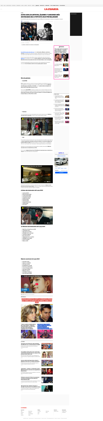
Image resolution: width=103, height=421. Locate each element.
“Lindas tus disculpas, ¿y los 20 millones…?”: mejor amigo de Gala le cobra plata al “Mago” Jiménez (58, 76)
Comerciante (47, 5)
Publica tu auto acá (61, 155)
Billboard (26, 294)
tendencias (32, 294)
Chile (5, 5)
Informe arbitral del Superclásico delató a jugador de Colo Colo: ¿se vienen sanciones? (30, 361)
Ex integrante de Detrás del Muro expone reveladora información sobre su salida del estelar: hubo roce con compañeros (59, 101)
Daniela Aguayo (26, 21)
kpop (28, 294)
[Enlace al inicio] (61, 47)
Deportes (14, 5)
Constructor (42, 5)
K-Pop (22, 12)
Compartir (23, 42)
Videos (22, 5)
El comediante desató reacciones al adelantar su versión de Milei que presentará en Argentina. (30, 373)
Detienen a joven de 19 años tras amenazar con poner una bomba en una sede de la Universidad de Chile (30, 378)
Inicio (2, 5)
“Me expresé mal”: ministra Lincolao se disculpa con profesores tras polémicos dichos (31, 386)
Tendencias (18, 5)
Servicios (29, 5)
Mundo (25, 5)
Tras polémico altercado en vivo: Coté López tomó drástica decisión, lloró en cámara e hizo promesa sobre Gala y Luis (30, 353)
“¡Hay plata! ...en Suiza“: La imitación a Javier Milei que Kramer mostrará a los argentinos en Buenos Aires (31, 370)
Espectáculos (8, 5)
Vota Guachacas (62, 5)
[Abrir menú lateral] (1, 9)
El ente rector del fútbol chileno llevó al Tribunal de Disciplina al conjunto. (29, 347)
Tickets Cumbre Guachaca (54, 5)
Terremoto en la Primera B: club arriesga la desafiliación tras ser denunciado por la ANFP (30, 344)
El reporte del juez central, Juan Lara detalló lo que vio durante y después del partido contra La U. (29, 363)
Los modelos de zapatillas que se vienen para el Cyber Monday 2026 (58, 65)
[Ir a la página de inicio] (51, 9)
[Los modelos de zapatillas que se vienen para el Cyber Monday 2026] (65, 65)
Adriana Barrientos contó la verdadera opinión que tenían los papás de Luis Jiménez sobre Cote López (59, 97)
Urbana (33, 5)
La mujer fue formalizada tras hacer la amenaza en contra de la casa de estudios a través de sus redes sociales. (30, 381)
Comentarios (27, 42)
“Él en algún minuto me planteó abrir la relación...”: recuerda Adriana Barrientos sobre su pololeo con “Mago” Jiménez (61, 50)
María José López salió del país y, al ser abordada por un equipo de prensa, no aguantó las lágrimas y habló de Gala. (30, 356)
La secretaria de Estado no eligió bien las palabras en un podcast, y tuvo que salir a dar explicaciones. (30, 389)
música (30, 294)
